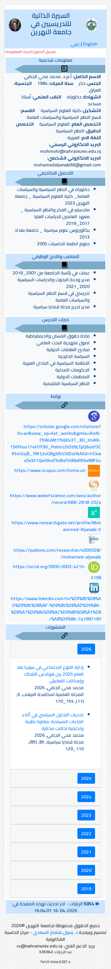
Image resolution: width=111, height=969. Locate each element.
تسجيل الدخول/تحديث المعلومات (30, 52)
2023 (86, 815)
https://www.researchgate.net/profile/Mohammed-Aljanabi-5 (56, 526)
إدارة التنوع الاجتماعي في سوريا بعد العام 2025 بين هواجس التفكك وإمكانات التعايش (50, 674)
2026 (86, 649)
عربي (75, 43)
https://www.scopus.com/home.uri (50, 470)
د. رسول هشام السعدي (55, 932)
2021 (86, 852)
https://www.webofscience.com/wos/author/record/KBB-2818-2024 (55, 498)
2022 (86, 833)
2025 (86, 778)
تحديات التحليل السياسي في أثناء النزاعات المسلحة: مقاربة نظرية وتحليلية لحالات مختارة (53, 721)
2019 (86, 888)
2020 (86, 870)
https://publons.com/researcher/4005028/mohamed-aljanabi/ (57, 553)
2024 (86, 796)
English (90, 43)
